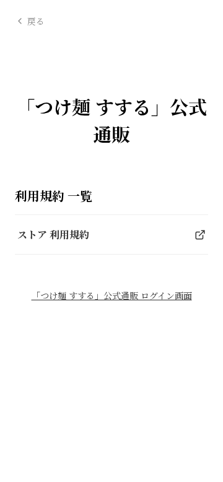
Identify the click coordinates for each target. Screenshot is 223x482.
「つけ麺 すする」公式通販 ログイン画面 (112, 296)
